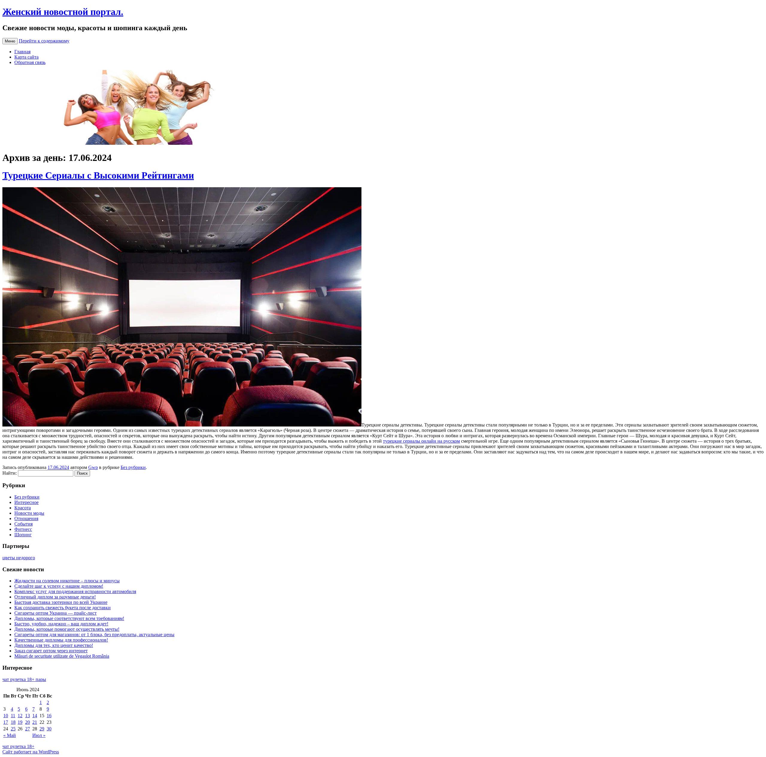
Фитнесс (23, 529)
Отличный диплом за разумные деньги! (55, 596)
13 (27, 715)
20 (27, 722)
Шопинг (23, 534)
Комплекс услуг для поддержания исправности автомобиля (75, 591)
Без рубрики (133, 467)
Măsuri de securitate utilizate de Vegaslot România (61, 656)
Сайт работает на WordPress (30, 751)
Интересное (26, 502)
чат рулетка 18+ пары (24, 679)
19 (20, 722)
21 (34, 722)
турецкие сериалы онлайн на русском (421, 441)
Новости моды (29, 513)
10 (5, 715)
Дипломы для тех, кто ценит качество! (53, 645)
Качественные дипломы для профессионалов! (61, 639)
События (23, 523)
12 (20, 715)
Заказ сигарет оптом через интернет (51, 650)
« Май (9, 735)
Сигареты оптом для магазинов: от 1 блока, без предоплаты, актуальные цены (94, 634)
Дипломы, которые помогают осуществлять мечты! (66, 629)
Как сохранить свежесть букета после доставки (62, 607)
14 (34, 715)
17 (5, 722)
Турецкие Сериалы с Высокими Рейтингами (98, 175)
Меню (10, 41)
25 (13, 728)
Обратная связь (29, 62)
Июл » (38, 735)
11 (13, 715)
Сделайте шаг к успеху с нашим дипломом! (58, 586)
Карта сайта (26, 57)
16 (49, 715)
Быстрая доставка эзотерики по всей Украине (60, 602)
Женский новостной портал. (62, 11)
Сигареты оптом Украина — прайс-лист (55, 613)
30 (49, 728)
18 (13, 722)
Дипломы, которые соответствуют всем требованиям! (69, 618)
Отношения (26, 518)
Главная (22, 51)
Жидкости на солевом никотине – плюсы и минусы (67, 580)
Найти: (9, 473)
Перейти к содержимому (44, 40)
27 (27, 728)
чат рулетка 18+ (18, 746)
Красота (22, 507)
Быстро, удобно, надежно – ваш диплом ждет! (61, 623)
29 (41, 728)
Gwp (93, 467)
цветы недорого (18, 557)
